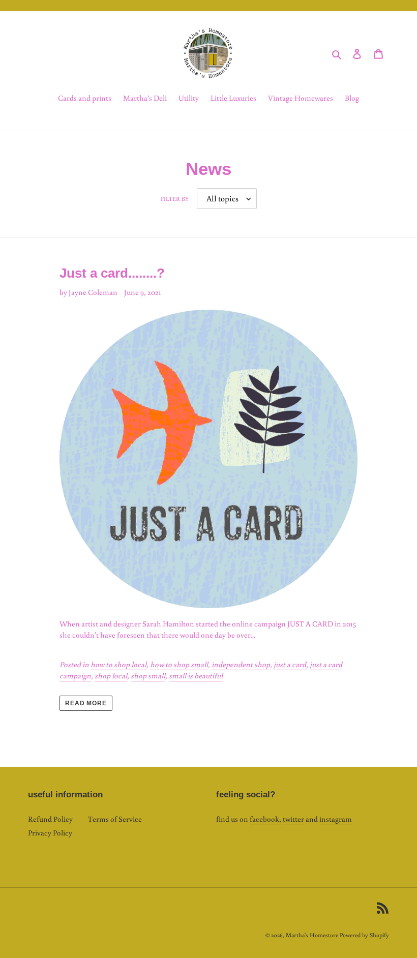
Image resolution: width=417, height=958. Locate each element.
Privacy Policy (50, 832)
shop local (111, 675)
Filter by (175, 198)
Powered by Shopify (364, 935)
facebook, (265, 819)
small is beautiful (196, 675)
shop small (148, 675)
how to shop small (179, 664)
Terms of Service (115, 819)
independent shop (241, 664)
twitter (293, 819)
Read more (86, 703)
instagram (335, 819)
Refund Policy (50, 819)
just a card (290, 664)
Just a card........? (112, 273)
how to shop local (118, 664)
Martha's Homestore (312, 935)
